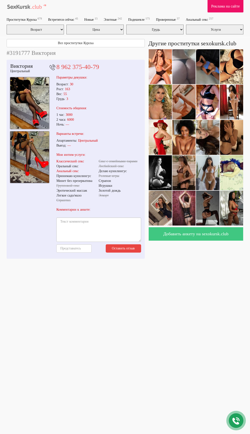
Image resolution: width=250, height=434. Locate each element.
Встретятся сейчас (63, 19)
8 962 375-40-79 (77, 66)
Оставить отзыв (123, 248)
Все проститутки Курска (76, 43)
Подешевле (139, 19)
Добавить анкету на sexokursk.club (196, 233)
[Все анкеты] (26, 6)
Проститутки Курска (24, 19)
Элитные (113, 19)
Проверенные (168, 19)
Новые (91, 19)
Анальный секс (199, 19)
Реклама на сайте (225, 6)
